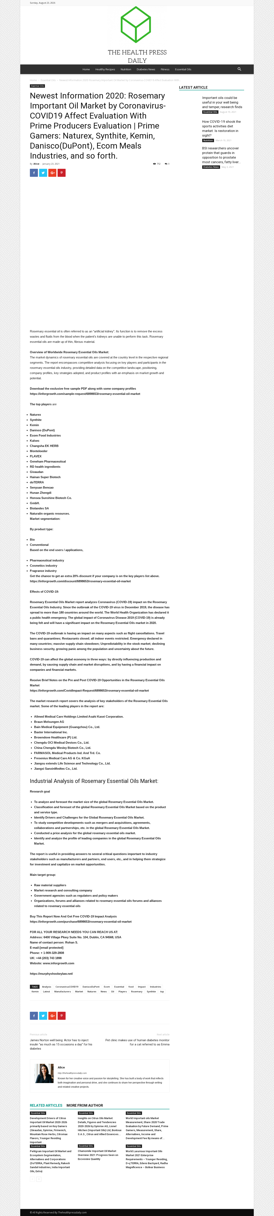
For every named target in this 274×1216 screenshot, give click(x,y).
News (104, 991)
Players (123, 991)
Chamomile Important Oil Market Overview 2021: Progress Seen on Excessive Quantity (98, 1155)
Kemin (35, 991)
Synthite (151, 991)
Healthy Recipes (105, 69)
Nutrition (126, 69)
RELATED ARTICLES (46, 1105)
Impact (142, 986)
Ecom (107, 986)
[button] (239, 69)
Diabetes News (146, 69)
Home (86, 69)
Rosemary (136, 991)
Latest (46, 991)
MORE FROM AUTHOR (85, 1105)
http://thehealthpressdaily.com (72, 1073)
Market (79, 991)
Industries (155, 986)
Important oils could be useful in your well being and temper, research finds (222, 102)
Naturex (91, 991)
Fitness (165, 69)
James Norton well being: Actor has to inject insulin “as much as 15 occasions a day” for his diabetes (61, 1044)
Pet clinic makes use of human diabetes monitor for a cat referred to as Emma (137, 1042)
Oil (112, 991)
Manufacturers (62, 991)
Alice (36, 163)
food (131, 986)
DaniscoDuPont (91, 986)
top (162, 991)
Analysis (46, 986)
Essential (119, 986)
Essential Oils (183, 69)
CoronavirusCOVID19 (67, 986)
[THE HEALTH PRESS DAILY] (137, 34)
